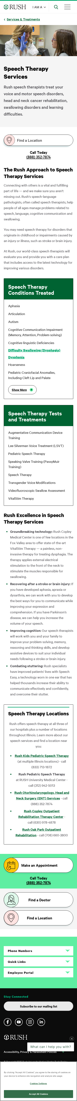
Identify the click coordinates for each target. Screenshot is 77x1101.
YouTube (19, 1022)
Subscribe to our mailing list (38, 1006)
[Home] (16, 1038)
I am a (37, 7)
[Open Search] (56, 6)
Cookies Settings (38, 1083)
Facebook (7, 1022)
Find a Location (29, 140)
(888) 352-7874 (38, 157)
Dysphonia (16, 357)
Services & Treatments (23, 19)
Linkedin (41, 1022)
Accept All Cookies (38, 1093)
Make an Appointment (39, 865)
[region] (38, 1081)
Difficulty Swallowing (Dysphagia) (34, 350)
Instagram (30, 1022)
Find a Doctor (39, 899)
